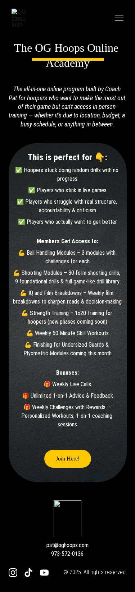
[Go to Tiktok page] (28, 572)
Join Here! (68, 458)
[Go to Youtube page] (44, 572)
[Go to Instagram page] (13, 572)
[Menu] (119, 18)
